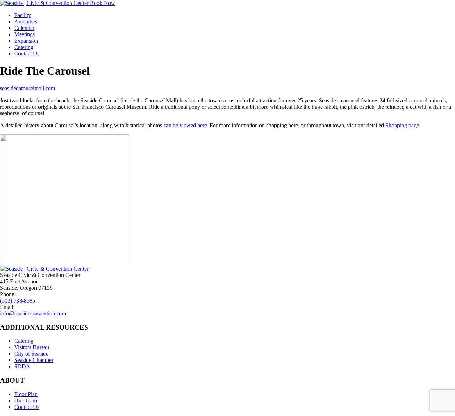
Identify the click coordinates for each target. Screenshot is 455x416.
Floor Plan (26, 394)
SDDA (22, 366)
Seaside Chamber (33, 360)
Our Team (25, 401)
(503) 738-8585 (17, 301)
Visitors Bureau (31, 347)
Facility (22, 15)
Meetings (24, 34)
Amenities (25, 21)
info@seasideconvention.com (33, 313)
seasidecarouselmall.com (27, 88)
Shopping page (402, 125)
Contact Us (26, 53)
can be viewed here (185, 125)
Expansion (26, 41)
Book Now (102, 3)
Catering (23, 47)
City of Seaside (31, 354)
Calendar (24, 28)
